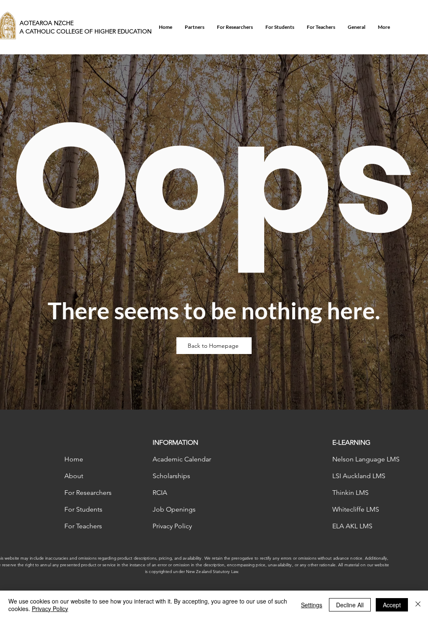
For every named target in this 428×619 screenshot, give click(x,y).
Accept (392, 605)
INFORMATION (175, 442)
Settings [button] (311, 605)
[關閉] (418, 604)
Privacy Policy (50, 608)
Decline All (350, 605)
